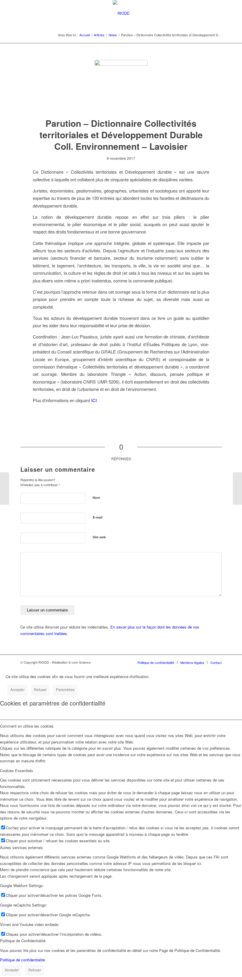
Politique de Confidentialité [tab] (22, 940)
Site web (99, 537)
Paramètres (65, 689)
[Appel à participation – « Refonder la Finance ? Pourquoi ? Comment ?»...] (4, 488)
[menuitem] (156, 662)
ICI (94, 400)
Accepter (17, 689)
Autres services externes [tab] (21, 847)
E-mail (97, 517)
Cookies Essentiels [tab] (16, 770)
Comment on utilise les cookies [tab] (27, 726)
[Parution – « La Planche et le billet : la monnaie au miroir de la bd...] (237, 488)
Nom (96, 497)
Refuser (40, 689)
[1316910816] (121, 86)
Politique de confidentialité (22, 960)
